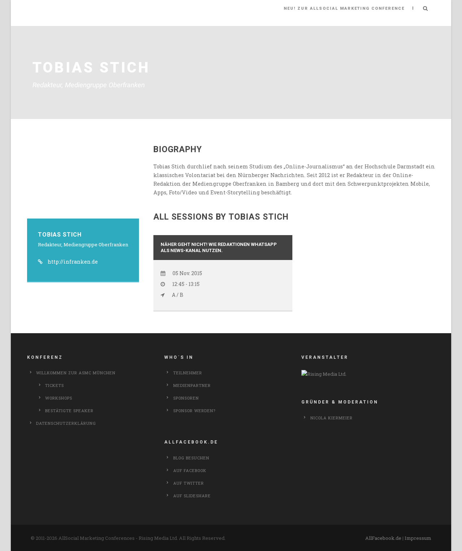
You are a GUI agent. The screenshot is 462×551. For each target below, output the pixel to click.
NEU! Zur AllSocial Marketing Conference (344, 8)
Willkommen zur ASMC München (76, 372)
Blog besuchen (191, 457)
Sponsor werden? (194, 410)
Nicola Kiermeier (331, 417)
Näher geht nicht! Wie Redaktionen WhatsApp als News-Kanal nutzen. (219, 247)
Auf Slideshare (192, 495)
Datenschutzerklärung (66, 423)
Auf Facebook (189, 470)
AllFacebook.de (383, 538)
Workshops (58, 398)
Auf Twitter (188, 483)
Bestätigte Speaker (69, 410)
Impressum (418, 538)
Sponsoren (186, 398)
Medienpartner (192, 385)
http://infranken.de (73, 261)
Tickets (54, 385)
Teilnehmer (187, 372)
